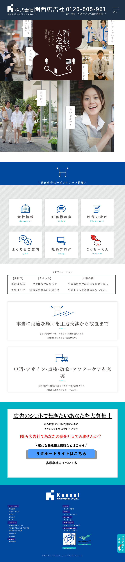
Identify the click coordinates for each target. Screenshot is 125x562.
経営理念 (11, 514)
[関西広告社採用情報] (62, 439)
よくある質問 (25, 244)
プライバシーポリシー (70, 530)
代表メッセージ (13, 511)
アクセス (11, 520)
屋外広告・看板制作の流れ (97, 212)
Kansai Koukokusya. (56, 555)
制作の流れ (11, 533)
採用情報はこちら (69, 548)
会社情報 (25, 212)
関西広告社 (35, 10)
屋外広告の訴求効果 (14, 530)
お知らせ (61, 244)
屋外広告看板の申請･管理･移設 (18, 528)
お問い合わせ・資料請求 (71, 525)
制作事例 (11, 536)
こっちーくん (97, 244)
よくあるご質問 (68, 509)
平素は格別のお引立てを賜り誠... (88, 284)
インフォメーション (69, 514)
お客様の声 (61, 212)
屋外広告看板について (15, 525)
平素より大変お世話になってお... (88, 290)
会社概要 (11, 517)
